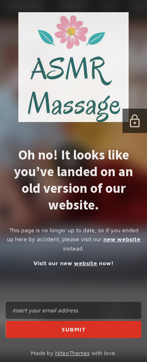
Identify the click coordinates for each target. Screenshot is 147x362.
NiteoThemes (72, 352)
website (85, 263)
